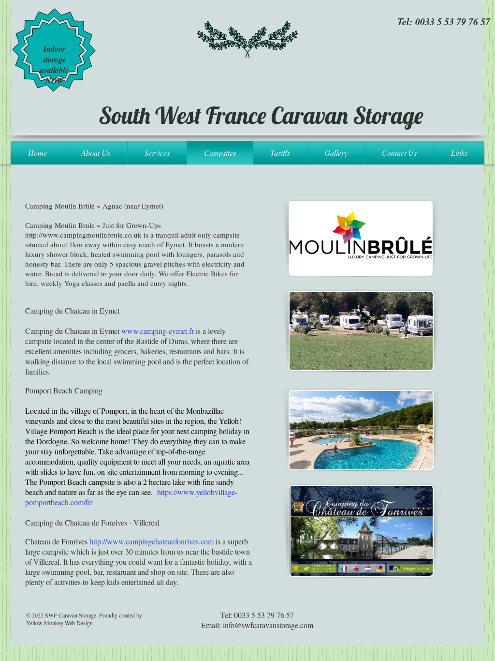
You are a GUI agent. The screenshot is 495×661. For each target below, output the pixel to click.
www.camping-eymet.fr (157, 331)
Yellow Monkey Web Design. (60, 623)
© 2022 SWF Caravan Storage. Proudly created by (84, 615)
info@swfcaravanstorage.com (268, 625)
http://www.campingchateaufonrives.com (151, 541)
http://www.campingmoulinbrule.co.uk (83, 235)
